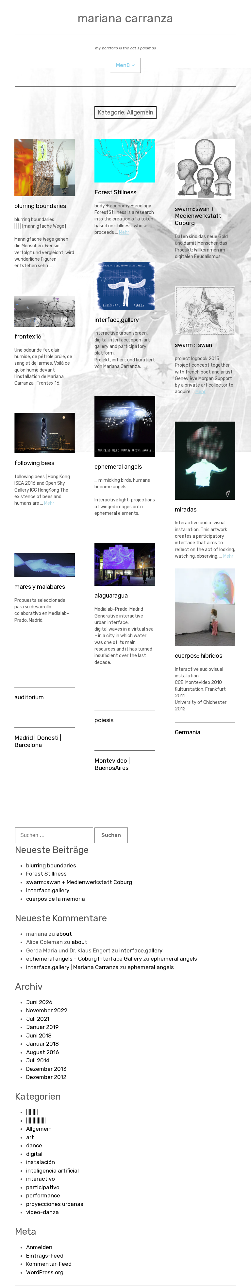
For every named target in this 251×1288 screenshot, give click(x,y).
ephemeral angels (118, 466)
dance (34, 1145)
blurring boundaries (40, 206)
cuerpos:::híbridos (198, 655)
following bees (34, 463)
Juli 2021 (37, 1019)
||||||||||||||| (36, 1120)
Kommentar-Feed (49, 1264)
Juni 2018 (39, 1035)
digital (34, 1154)
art (30, 1137)
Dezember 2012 (46, 1077)
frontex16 (28, 336)
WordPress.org (44, 1272)
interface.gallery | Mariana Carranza (72, 967)
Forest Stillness (115, 192)
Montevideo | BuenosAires (112, 764)
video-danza (42, 1212)
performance (43, 1195)
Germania (187, 732)
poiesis (103, 720)
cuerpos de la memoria (55, 899)
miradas (185, 509)
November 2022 (46, 1010)
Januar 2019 (42, 1027)
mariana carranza (125, 18)
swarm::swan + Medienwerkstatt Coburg (198, 216)
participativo (42, 1187)
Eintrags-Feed (44, 1255)
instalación (40, 1162)
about (64, 934)
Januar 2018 (42, 1043)
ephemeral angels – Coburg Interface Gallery (84, 958)
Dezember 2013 (46, 1069)
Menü (123, 65)
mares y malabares (39, 586)
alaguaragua (111, 595)
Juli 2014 (37, 1060)
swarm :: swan (193, 345)
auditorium (29, 697)
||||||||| (32, 1112)
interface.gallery (116, 319)
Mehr (124, 232)
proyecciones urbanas (54, 1204)
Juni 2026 (39, 1002)
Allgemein (39, 1128)
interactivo (40, 1178)
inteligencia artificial (52, 1170)
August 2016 (42, 1052)
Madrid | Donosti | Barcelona (37, 741)
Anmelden (39, 1247)
